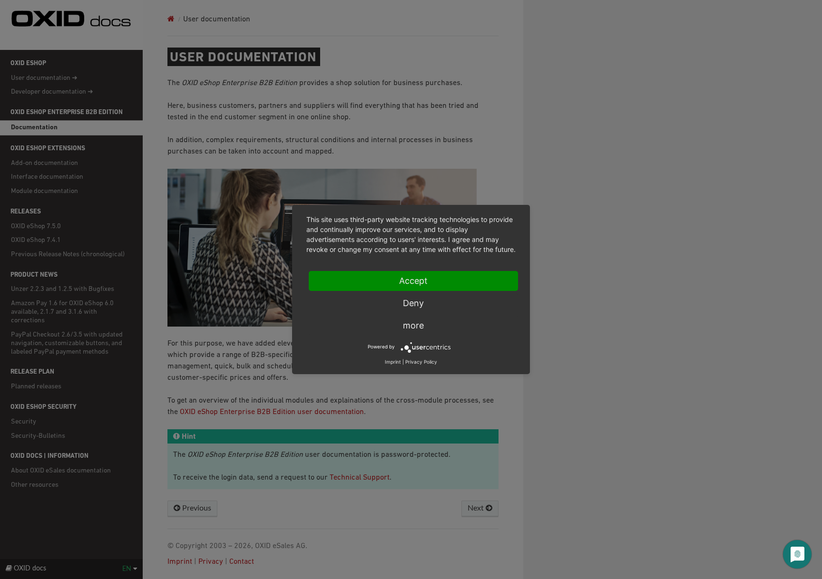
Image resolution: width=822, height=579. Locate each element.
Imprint (393, 362)
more (413, 325)
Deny (413, 303)
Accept (413, 281)
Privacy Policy (421, 362)
